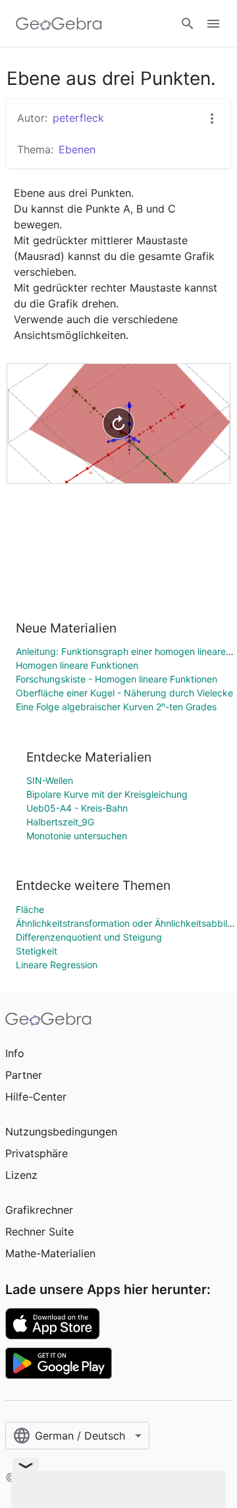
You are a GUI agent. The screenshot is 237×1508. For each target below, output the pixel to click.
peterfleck (78, 117)
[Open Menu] (213, 24)
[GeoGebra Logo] (59, 23)
